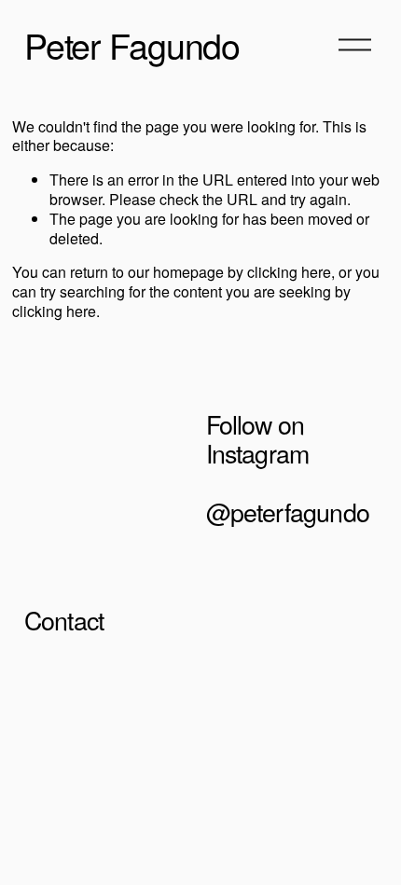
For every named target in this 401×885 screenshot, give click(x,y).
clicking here (289, 272)
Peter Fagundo (132, 45)
